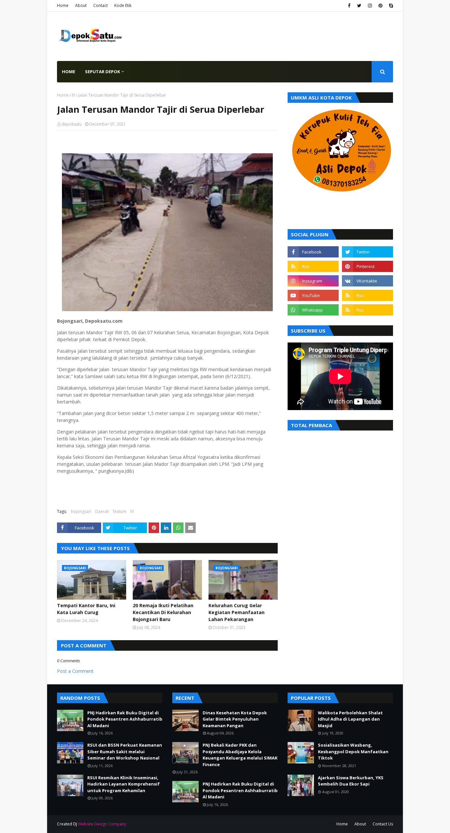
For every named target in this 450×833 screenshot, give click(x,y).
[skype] (390, 5)
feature (120, 511)
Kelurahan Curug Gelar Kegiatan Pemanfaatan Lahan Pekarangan (237, 612)
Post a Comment (75, 671)
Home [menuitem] (68, 71)
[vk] (367, 280)
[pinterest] (380, 5)
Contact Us (383, 824)
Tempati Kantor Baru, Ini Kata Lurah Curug (86, 608)
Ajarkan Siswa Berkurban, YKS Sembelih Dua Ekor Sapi (350, 781)
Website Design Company (102, 824)
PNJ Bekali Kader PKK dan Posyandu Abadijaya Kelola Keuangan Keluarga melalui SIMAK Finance (240, 754)
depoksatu (72, 124)
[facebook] (349, 5)
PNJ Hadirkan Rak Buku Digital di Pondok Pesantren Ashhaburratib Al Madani (124, 719)
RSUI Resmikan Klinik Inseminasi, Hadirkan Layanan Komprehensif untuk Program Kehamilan (123, 784)
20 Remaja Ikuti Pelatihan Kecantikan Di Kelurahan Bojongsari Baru (163, 612)
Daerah (102, 511)
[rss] (313, 266)
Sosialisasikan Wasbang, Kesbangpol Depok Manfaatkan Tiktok (353, 751)
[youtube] (313, 295)
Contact (100, 5)
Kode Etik (122, 5)
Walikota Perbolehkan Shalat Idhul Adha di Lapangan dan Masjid (350, 719)
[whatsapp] (313, 309)
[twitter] (359, 5)
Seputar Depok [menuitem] (102, 71)
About (81, 5)
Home (63, 5)
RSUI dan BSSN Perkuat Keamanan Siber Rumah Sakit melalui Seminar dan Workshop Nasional (124, 751)
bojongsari (81, 511)
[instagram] (370, 5)
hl (73, 95)
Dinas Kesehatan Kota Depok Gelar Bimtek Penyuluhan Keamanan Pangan (235, 719)
